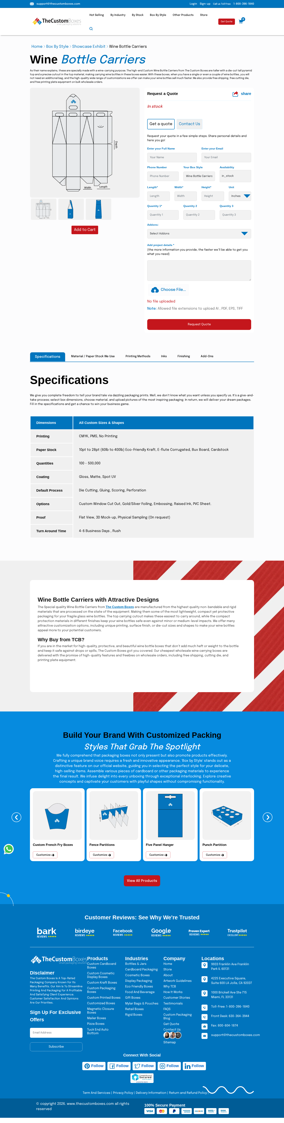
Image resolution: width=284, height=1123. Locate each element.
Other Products (183, 15)
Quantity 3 (226, 206)
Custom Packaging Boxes (101, 990)
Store (203, 15)
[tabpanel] (199, 232)
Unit (231, 187)
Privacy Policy (123, 1093)
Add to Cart (85, 230)
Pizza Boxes (96, 1024)
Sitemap (169, 1042)
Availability (227, 167)
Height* (206, 187)
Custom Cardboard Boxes (101, 965)
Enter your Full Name (161, 148)
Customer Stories (176, 997)
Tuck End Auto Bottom (98, 1031)
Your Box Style (193, 167)
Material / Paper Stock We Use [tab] (93, 356)
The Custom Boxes (120, 607)
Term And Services (96, 1093)
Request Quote (199, 324)
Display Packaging (138, 981)
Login (193, 4)
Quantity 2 (190, 206)
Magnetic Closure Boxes (100, 1010)
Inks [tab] (164, 356)
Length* (152, 187)
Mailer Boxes (96, 1018)
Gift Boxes (132, 997)
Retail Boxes (134, 1009)
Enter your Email (212, 148)
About (168, 975)
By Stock (137, 15)
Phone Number (157, 167)
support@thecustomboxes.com (58, 4)
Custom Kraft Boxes (102, 982)
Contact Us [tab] (189, 124)
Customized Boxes (101, 1003)
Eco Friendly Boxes (139, 986)
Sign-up (205, 4)
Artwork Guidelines (177, 981)
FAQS (166, 1009)
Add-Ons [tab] (207, 356)
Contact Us (172, 1029)
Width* (178, 187)
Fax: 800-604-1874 (224, 1025)
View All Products (142, 881)
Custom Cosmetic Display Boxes (101, 975)
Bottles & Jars (135, 964)
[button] (16, 817)
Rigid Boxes (133, 1014)
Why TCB (169, 986)
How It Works (173, 992)
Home (37, 47)
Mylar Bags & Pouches (141, 1003)
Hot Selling (96, 15)
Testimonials (173, 1003)
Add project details (160, 245)
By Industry (118, 15)
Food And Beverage (140, 992)
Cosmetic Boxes (137, 975)
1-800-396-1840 (243, 4)
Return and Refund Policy (188, 1093)
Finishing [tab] (184, 356)
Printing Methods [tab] (138, 356)
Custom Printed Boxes (104, 997)
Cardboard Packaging (141, 969)
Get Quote (226, 21)
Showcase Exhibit (88, 47)
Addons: (153, 224)
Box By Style (158, 15)
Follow (97, 1066)
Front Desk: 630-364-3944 (230, 1016)
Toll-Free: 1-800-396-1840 (230, 1006)
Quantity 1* (154, 206)
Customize (43, 855)
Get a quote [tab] (161, 124)
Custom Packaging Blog (177, 1016)
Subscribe (56, 1046)
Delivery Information (151, 1093)
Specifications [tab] (47, 357)
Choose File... (173, 290)
